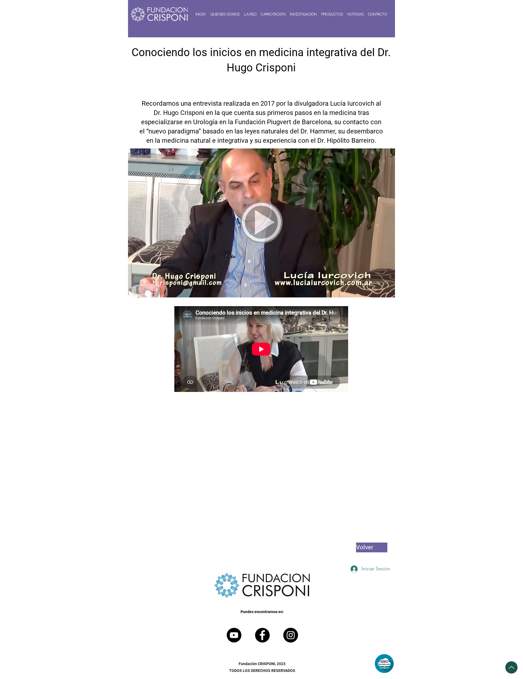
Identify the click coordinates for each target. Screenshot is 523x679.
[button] (225, 14)
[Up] (511, 667)
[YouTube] (234, 635)
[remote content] (261, 349)
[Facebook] (262, 635)
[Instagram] (290, 635)
